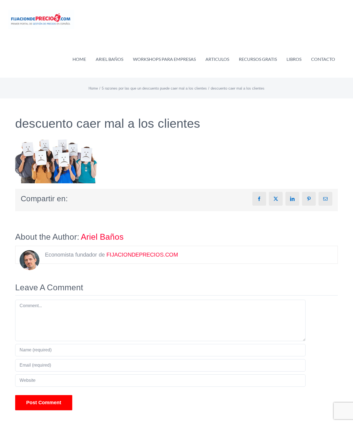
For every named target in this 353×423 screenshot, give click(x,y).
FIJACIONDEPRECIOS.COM (142, 255)
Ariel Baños (102, 236)
